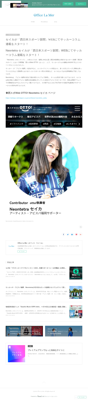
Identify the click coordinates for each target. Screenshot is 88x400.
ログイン (81, 4)
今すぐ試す (67, 4)
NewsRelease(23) (17, 221)
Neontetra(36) (9, 221)
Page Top (44, 383)
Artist (55, 21)
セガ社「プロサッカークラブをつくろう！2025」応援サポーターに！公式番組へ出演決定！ (37, 268)
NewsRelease (44, 21)
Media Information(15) (28, 221)
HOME (33, 21)
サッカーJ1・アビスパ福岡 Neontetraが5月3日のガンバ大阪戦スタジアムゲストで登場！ (36, 287)
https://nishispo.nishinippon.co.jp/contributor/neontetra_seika (26, 98)
